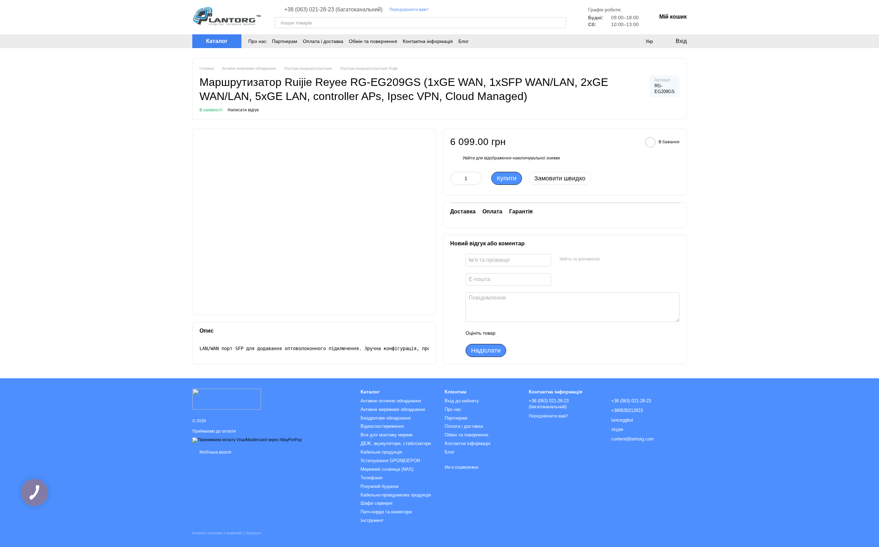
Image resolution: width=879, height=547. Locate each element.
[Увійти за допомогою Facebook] (607, 259)
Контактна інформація (428, 41)
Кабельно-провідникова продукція (396, 495)
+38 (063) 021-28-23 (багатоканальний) (333, 9)
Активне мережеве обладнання (393, 409)
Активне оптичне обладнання (391, 400)
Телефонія (372, 477)
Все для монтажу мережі (387, 434)
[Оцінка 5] (550, 333)
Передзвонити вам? (409, 9)
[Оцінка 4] (539, 333)
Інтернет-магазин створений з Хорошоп (226, 533)
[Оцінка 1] (506, 333)
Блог (463, 41)
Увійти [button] (469, 158)
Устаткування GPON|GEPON (390, 460)
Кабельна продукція (381, 452)
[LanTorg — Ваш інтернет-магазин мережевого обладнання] (226, 398)
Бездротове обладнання (386, 418)
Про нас (257, 41)
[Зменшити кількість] (455, 178)
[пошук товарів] (560, 22)
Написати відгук (243, 110)
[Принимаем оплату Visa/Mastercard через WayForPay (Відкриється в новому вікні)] (247, 439)
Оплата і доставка (323, 41)
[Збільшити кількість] (476, 178)
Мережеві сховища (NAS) (387, 469)
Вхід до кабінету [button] (462, 400)
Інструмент (372, 520)
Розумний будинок (380, 486)
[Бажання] (635, 41)
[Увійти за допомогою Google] (618, 259)
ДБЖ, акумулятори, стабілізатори (396, 443)
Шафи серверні (376, 503)
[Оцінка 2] (517, 333)
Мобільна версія (214, 452)
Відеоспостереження (382, 426)
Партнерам (284, 41)
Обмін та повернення (373, 41)
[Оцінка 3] (528, 333)
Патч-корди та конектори (386, 511)
